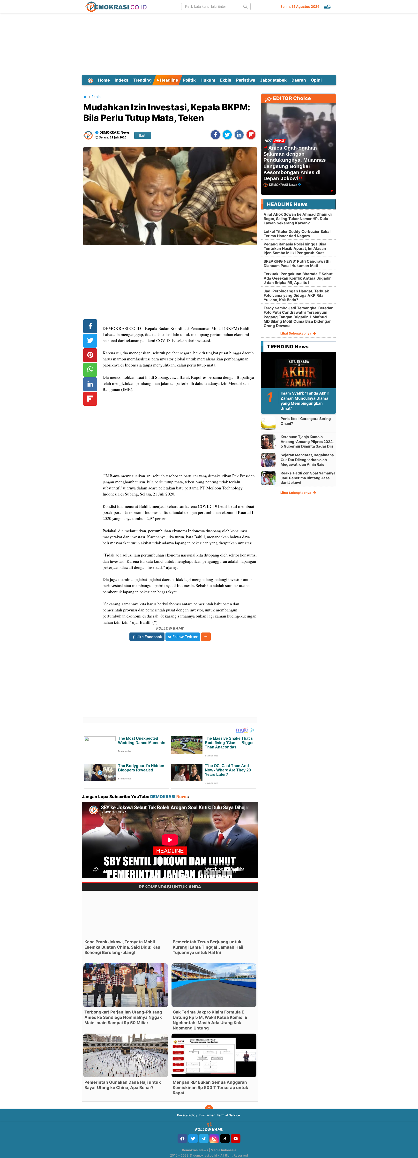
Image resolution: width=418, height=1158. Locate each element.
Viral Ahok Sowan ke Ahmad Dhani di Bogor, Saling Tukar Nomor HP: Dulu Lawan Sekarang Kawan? (298, 218)
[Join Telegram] (204, 1138)
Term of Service (228, 1115)
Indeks (121, 80)
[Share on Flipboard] (251, 135)
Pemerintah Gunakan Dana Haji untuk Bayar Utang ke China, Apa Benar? (122, 1085)
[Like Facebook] (182, 1138)
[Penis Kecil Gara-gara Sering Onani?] (268, 423)
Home (104, 80)
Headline (168, 80)
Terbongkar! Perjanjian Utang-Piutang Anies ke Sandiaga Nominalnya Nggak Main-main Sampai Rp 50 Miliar (123, 1017)
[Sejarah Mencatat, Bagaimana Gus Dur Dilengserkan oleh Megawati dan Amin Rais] (268, 460)
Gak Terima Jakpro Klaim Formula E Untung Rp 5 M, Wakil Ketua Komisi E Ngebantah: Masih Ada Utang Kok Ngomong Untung (210, 1020)
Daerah (298, 80)
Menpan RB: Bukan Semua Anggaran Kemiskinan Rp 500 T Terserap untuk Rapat (210, 1087)
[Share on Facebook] (215, 135)
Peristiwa (245, 80)
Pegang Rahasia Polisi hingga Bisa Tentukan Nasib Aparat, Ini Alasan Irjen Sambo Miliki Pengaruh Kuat (295, 248)
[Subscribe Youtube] (235, 1138)
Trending (142, 80)
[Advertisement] (209, 43)
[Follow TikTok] (225, 1138)
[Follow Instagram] (214, 1138)
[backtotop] (209, 1109)
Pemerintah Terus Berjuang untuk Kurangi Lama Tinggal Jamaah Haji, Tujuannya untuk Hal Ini (208, 947)
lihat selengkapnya (296, 333)
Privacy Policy (187, 1115)
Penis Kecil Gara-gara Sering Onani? (306, 421)
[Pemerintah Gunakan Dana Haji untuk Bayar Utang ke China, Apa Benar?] (125, 1055)
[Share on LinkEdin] (239, 135)
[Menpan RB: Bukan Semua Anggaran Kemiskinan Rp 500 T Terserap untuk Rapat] (214, 1055)
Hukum (208, 80)
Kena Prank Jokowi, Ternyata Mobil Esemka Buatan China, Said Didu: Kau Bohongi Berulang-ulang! (122, 947)
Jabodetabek (273, 80)
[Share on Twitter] (227, 135)
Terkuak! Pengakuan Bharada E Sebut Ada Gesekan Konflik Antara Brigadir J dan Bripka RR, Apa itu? (298, 278)
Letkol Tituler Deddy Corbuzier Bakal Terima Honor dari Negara (297, 233)
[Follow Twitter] (193, 1138)
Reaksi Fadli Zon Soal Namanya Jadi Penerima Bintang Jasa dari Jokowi (308, 478)
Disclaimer (207, 1115)
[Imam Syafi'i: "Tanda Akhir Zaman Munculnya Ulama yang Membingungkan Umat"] (298, 375)
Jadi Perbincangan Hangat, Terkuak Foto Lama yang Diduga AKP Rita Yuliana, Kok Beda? (296, 295)
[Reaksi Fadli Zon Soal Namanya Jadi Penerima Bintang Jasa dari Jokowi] (268, 478)
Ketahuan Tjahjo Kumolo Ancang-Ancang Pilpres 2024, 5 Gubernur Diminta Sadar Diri (307, 441)
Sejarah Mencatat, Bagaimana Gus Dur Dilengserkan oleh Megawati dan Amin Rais (307, 460)
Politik (189, 80)
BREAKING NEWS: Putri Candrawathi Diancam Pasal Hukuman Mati (297, 263)
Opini (316, 80)
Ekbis (225, 80)
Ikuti (142, 135)
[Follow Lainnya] (206, 637)
